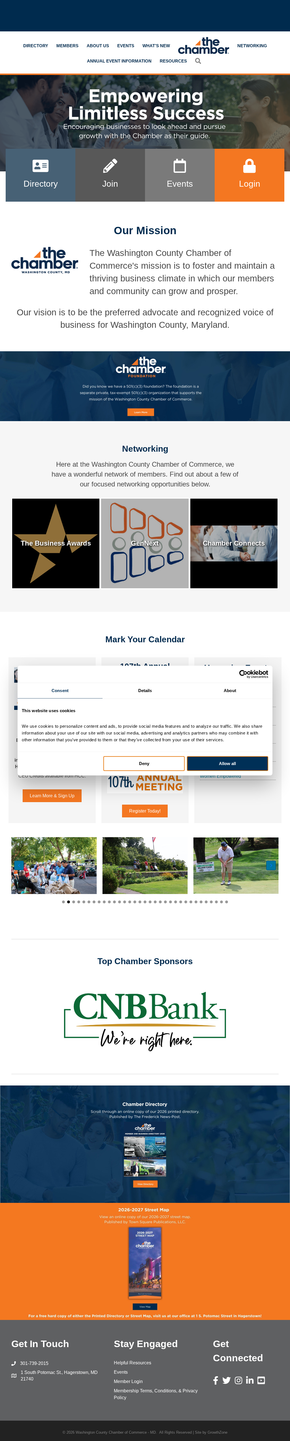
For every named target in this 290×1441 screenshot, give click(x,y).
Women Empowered (220, 776)
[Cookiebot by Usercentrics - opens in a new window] (243, 674)
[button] (63, 902)
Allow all (227, 763)
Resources (173, 61)
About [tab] (230, 690)
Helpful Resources (132, 1362)
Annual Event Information (119, 61)
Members (67, 45)
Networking (252, 45)
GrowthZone (217, 1432)
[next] (264, 1021)
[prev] (25, 1021)
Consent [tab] (60, 690)
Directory (35, 45)
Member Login (128, 1381)
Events (125, 45)
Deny (144, 763)
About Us (98, 45)
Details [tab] (145, 690)
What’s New (156, 45)
